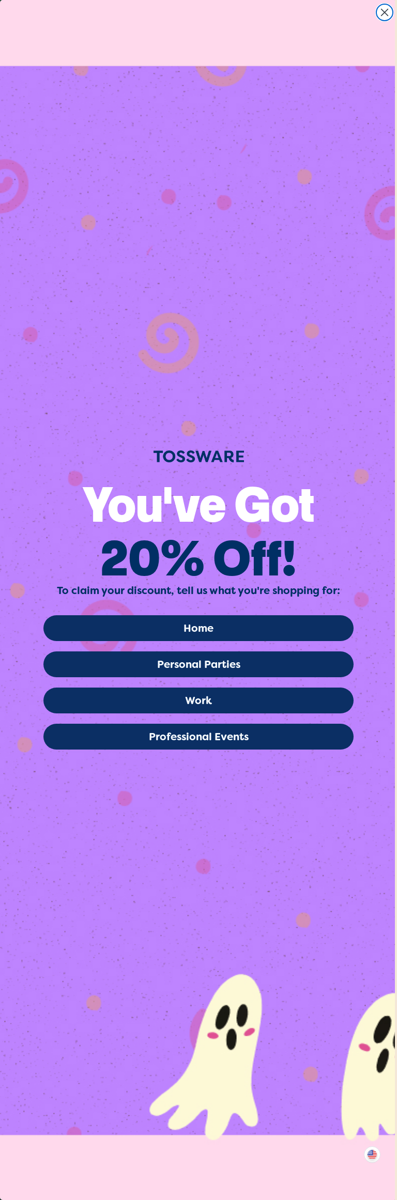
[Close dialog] (384, 12)
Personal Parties (198, 664)
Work (198, 700)
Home (198, 628)
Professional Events (199, 736)
